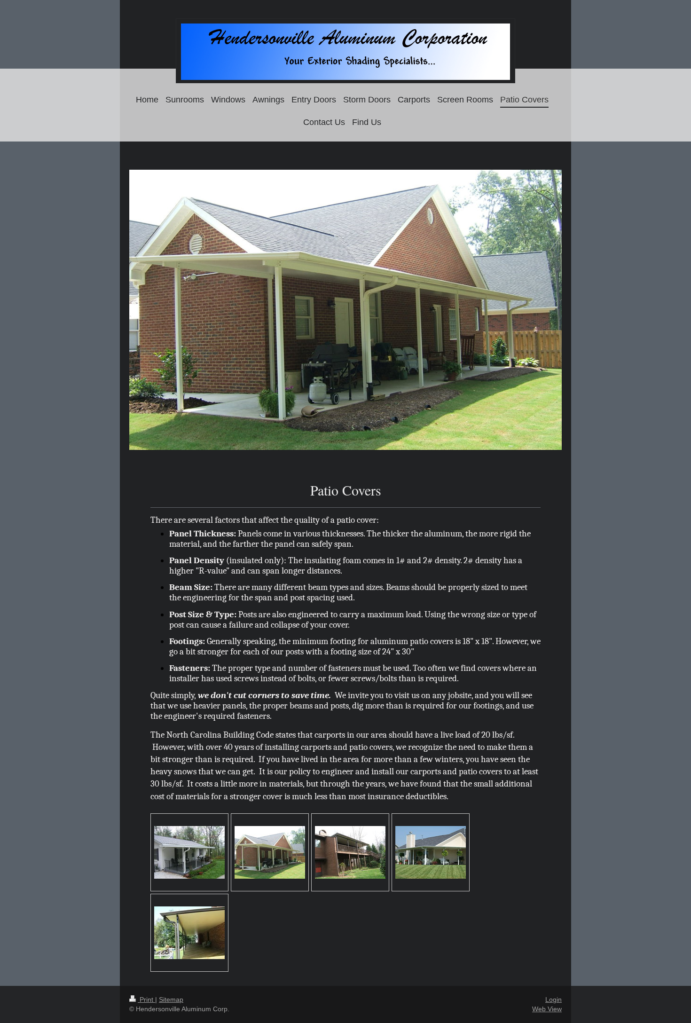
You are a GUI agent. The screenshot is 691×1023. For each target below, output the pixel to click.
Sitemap (171, 999)
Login (553, 999)
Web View (547, 1009)
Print (146, 999)
